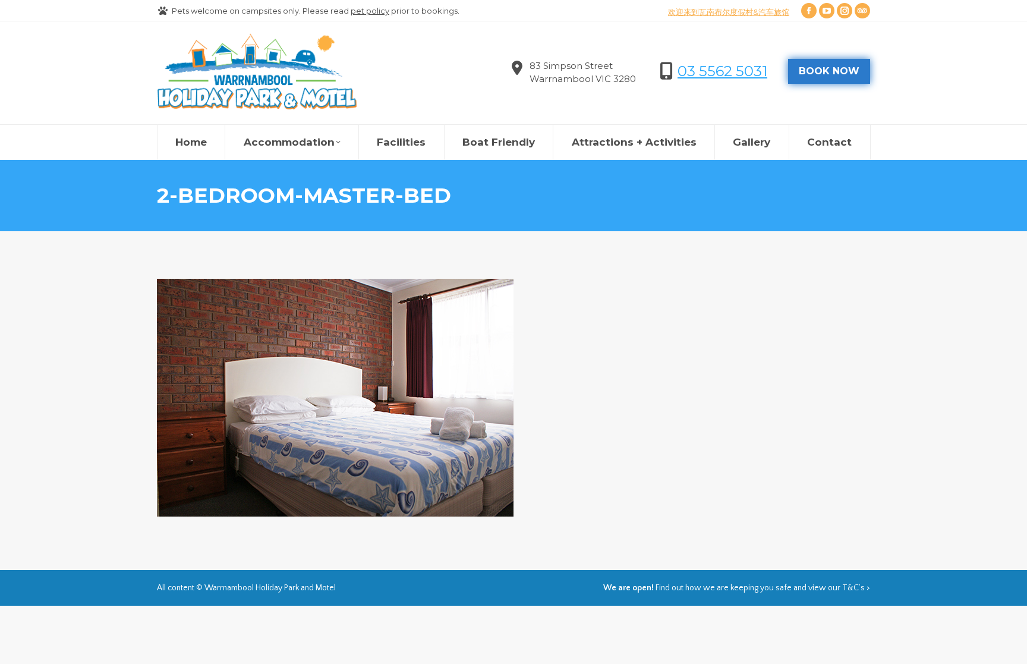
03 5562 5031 (722, 71)
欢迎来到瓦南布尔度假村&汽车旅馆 (728, 12)
